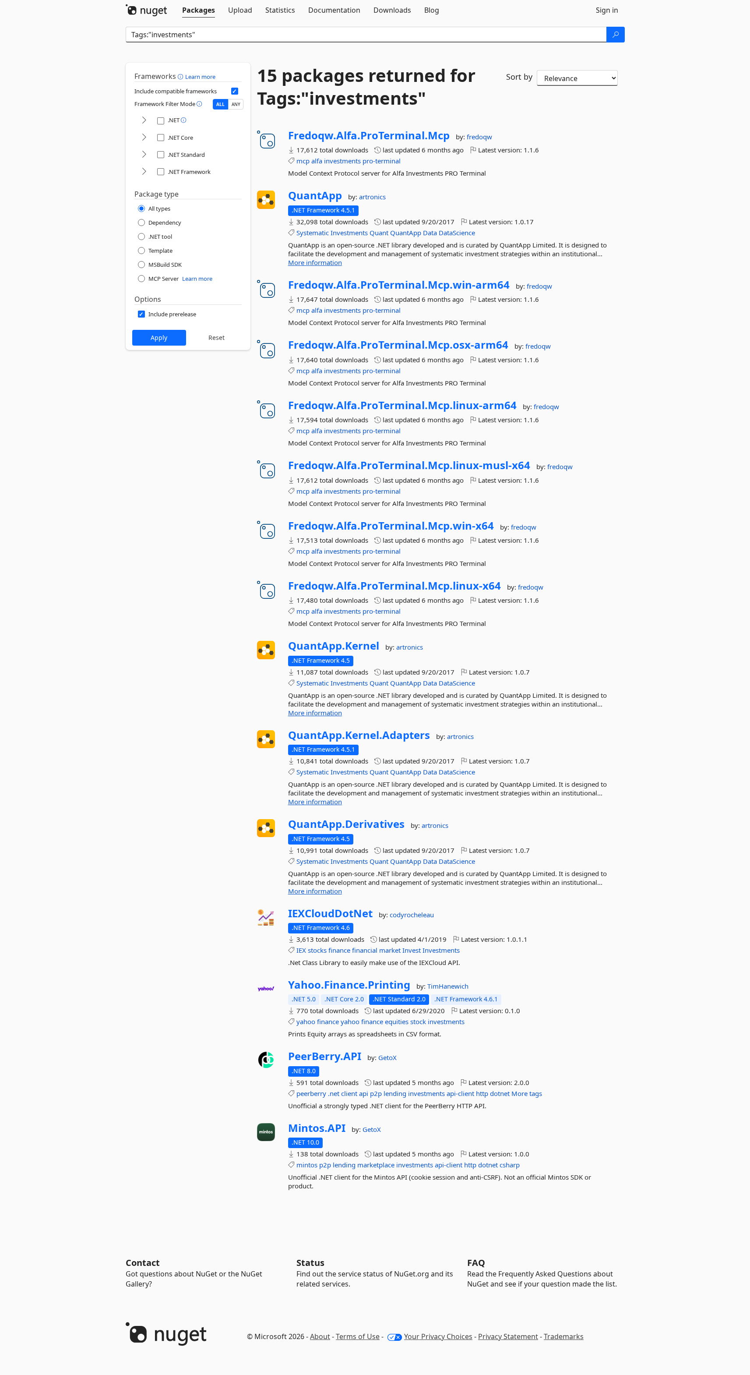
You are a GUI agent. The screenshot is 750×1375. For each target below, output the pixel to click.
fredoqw (479, 136)
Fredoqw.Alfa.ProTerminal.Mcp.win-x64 (391, 525)
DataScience (457, 232)
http (482, 1093)
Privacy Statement (508, 1336)
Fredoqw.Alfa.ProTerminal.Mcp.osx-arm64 (398, 345)
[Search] (615, 34)
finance (339, 950)
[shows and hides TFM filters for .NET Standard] (144, 154)
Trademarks (564, 1336)
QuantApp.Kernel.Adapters (359, 735)
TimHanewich (447, 986)
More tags (526, 1093)
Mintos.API (316, 1128)
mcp (303, 160)
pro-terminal (382, 160)
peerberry (311, 1093)
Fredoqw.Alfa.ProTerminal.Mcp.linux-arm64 (402, 405)
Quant (379, 232)
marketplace (375, 1164)
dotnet (500, 1093)
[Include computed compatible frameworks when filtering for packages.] (235, 91)
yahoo (305, 1021)
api (363, 1093)
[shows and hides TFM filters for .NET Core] (144, 137)
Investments (349, 232)
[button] (181, 76)
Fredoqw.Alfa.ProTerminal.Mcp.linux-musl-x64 (409, 465)
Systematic (312, 232)
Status (310, 1263)
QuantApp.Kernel (333, 645)
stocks (317, 950)
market (390, 950)
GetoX (387, 1057)
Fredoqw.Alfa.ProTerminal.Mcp (369, 135)
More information (315, 262)
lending (395, 1093)
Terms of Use (358, 1336)
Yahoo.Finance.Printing (349, 985)
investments (342, 160)
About (320, 1336)
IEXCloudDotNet (330, 913)
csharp (510, 1164)
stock (418, 1021)
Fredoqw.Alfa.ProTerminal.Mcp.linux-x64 (394, 585)
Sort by (519, 76)
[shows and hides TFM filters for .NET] (144, 120)
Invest (411, 950)
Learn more (200, 77)
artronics (372, 196)
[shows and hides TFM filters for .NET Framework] (144, 171)
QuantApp (315, 195)
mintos (306, 1164)
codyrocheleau (412, 914)
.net (333, 1093)
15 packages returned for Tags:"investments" (366, 87)
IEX (301, 950)
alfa (316, 160)
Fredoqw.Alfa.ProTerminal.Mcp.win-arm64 (399, 285)
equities (396, 1021)
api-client (460, 1093)
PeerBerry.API (324, 1056)
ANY (236, 104)
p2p (376, 1093)
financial (364, 950)
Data (430, 232)
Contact (143, 1263)
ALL (220, 104)
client (349, 1093)
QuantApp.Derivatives (346, 824)
